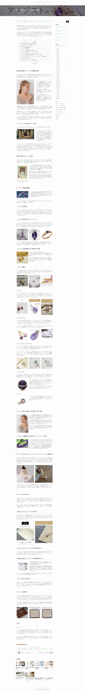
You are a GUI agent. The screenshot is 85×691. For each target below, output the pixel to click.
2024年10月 (58, 85)
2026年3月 (58, 59)
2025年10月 (58, 67)
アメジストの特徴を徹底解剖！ (26, 47)
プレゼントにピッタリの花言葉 (61, 107)
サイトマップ (46, 688)
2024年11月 (58, 83)
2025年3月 (58, 78)
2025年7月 (58, 70)
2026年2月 (58, 61)
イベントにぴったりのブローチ (61, 103)
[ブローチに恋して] (42, 3)
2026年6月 (58, 54)
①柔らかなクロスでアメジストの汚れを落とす (29, 59)
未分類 (58, 116)
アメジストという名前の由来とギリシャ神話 (28, 44)
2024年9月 (58, 87)
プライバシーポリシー (40, 688)
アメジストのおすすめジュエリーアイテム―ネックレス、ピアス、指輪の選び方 (33, 56)
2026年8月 (58, 50)
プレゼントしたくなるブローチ (20, 644)
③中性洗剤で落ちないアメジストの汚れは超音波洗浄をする (30, 61)
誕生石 (26, 644)
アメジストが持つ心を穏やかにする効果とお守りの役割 (30, 53)
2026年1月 (58, 63)
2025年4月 (58, 76)
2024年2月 (58, 98)
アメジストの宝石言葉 (25, 48)
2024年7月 (58, 89)
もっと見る (34, 63)
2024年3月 (58, 96)
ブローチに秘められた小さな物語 (61, 109)
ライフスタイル (59, 114)
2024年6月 (58, 91)
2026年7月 (58, 52)
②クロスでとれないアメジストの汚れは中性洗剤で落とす (30, 60)
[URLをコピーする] (50, 21)
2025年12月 (58, 65)
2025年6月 (58, 72)
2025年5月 (58, 74)
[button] (19, 21)
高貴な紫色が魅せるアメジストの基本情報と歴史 (28, 43)
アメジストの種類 (24, 52)
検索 (67, 21)
